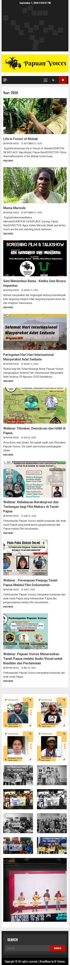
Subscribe (63, 80)
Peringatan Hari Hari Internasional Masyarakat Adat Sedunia (35, 332)
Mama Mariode (35, 185)
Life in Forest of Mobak (35, 116)
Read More (8, 160)
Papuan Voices (13, 143)
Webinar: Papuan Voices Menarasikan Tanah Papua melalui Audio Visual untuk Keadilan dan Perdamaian (35, 631)
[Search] (53, 80)
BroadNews (45, 961)
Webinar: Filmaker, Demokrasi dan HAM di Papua (35, 406)
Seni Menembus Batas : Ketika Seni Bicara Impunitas (35, 258)
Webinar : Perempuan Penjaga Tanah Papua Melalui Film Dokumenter (35, 558)
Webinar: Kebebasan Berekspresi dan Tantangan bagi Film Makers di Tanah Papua (35, 479)
